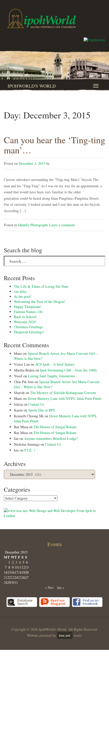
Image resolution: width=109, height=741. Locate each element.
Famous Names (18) (28, 311)
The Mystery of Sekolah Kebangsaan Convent (63, 392)
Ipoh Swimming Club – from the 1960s (68, 370)
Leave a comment (62, 224)
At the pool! (22, 296)
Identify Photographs (33, 224)
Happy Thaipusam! (27, 306)
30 (12, 582)
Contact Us (36, 404)
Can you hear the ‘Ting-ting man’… (54, 145)
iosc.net (64, 635)
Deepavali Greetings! (29, 332)
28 (5, 582)
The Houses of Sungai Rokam (54, 426)
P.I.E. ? (29, 450)
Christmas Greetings (28, 326)
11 (20, 567)
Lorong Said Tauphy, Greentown (51, 376)
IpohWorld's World (32, 86)
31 (16, 582)
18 (20, 572)
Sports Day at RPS (41, 410)
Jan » (60, 587)
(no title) (20, 291)
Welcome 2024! (25, 321)
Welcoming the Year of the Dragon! (39, 301)
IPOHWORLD (41, 18)
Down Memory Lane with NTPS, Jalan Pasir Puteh (64, 398)
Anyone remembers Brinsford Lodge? (51, 438)
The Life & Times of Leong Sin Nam (41, 286)
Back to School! (25, 316)
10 (16, 567)
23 (12, 577)
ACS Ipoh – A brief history (55, 364)
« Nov (49, 587)
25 (20, 577)
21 (5, 577)
